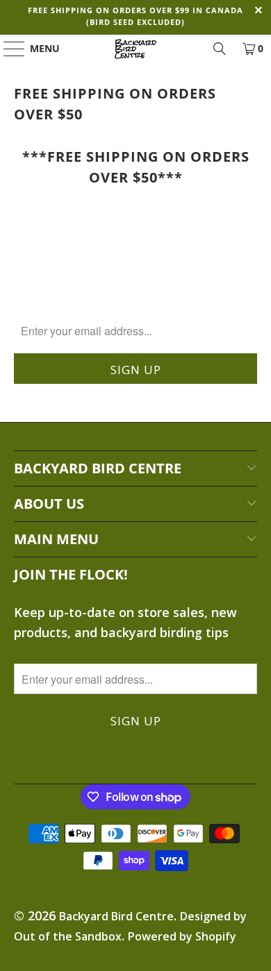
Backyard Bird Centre (116, 916)
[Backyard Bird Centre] (136, 48)
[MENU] (7, 48)
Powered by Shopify (182, 936)
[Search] (219, 48)
